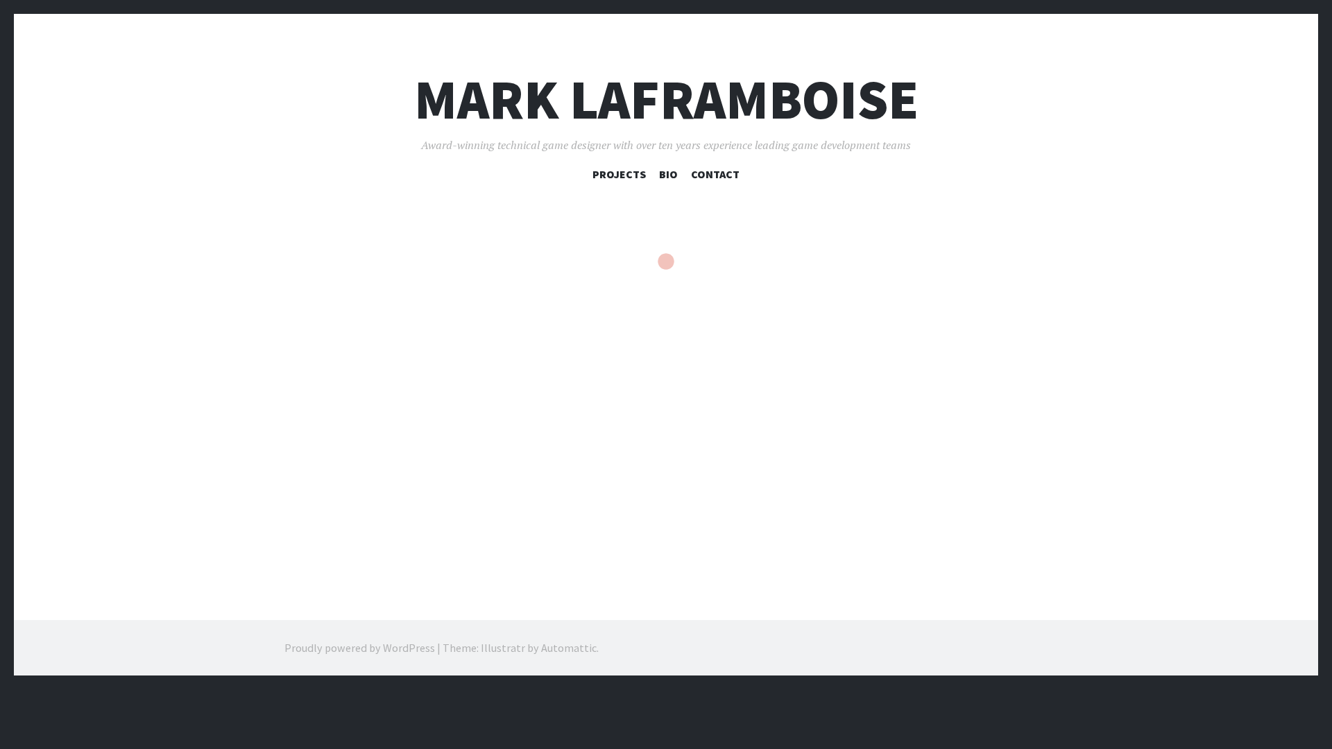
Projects (619, 174)
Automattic (569, 648)
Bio (668, 174)
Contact (715, 174)
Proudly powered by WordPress (359, 648)
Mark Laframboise (666, 99)
